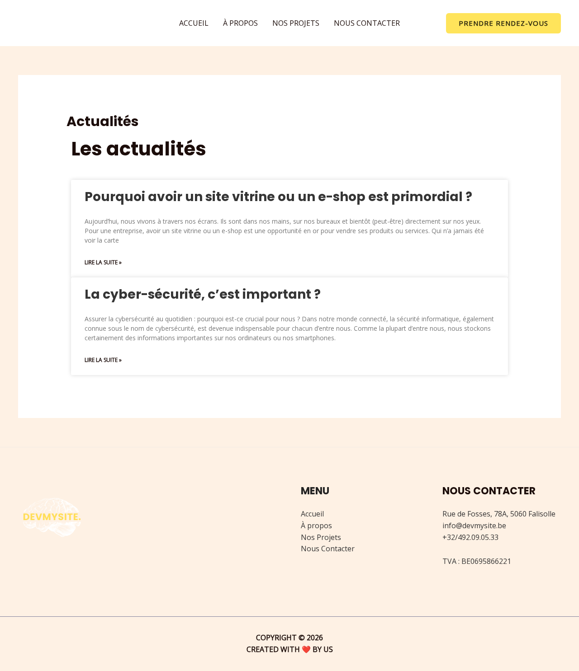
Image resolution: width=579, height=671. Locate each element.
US (328, 649)
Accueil (312, 514)
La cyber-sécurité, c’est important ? (203, 294)
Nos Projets (321, 537)
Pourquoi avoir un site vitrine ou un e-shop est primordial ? (278, 197)
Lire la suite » (103, 262)
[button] (503, 23)
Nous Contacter (328, 549)
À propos (316, 525)
